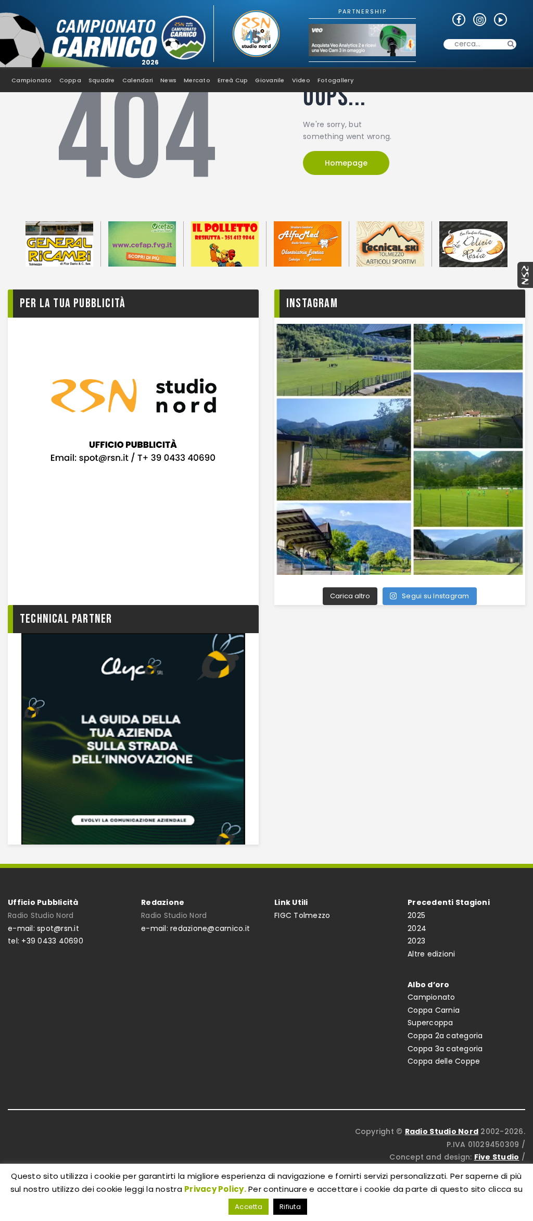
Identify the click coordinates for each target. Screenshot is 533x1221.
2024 (417, 928)
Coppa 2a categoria (445, 1035)
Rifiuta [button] (290, 1207)
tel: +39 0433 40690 (45, 941)
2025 (416, 915)
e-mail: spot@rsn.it (43, 928)
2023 (416, 941)
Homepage (346, 163)
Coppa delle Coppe (444, 1061)
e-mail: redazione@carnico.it (195, 928)
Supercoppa (430, 1022)
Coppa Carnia (434, 1010)
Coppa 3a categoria (445, 1048)
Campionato (431, 997)
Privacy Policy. (215, 1189)
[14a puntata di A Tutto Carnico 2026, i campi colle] (399, 449)
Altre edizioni (431, 954)
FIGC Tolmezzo (302, 915)
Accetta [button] (248, 1207)
